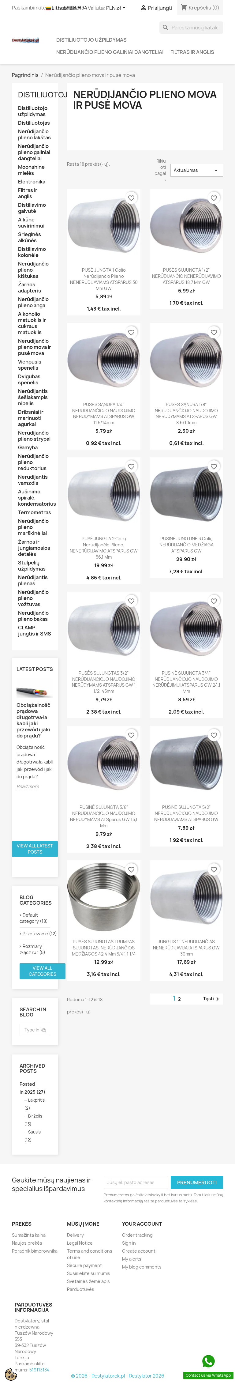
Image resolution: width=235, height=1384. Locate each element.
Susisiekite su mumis (88, 1273)
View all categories (42, 971)
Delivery (75, 1235)
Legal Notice (80, 1243)
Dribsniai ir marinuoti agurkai (30, 418)
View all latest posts (35, 849)
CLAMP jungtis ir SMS (34, 630)
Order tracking (137, 1235)
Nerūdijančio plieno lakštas (34, 134)
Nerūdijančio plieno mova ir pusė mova (34, 347)
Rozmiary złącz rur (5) (32, 949)
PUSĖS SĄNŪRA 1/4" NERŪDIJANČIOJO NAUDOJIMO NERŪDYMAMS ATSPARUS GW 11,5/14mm (103, 413)
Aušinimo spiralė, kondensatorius (35, 497)
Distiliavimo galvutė (32, 208)
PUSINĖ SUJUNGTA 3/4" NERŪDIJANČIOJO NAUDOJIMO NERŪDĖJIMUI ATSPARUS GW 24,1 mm (186, 682)
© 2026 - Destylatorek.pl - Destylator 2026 (117, 1376)
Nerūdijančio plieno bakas (33, 616)
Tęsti (212, 999)
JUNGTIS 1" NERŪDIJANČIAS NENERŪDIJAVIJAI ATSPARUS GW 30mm (186, 948)
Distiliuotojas (34, 123)
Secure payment (84, 1265)
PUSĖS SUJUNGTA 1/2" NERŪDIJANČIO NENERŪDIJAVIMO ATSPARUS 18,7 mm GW (186, 276)
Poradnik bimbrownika (35, 1251)
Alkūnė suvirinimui (31, 223)
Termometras (34, 512)
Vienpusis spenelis (29, 365)
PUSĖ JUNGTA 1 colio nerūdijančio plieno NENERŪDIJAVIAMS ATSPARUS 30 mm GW (104, 279)
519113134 (39, 1370)
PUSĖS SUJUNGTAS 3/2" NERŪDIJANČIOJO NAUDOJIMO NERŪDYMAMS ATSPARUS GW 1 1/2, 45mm (104, 682)
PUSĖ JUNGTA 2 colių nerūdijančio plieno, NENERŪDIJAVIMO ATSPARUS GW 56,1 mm (104, 548)
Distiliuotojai (46, 94)
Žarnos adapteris (29, 287)
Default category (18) (34, 918)
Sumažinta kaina (29, 1235)
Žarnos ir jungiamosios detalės (34, 548)
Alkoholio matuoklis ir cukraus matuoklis (32, 323)
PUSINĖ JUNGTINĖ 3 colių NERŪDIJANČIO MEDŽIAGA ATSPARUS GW (186, 545)
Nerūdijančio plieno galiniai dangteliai (109, 52)
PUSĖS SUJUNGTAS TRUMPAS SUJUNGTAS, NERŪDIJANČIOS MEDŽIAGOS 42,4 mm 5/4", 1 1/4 (104, 948)
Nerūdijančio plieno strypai (34, 436)
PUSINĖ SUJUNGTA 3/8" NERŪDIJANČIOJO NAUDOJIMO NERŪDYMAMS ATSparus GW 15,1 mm (103, 816)
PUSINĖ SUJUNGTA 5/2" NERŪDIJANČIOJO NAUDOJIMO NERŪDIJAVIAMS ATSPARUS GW (186, 813)
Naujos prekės (27, 1243)
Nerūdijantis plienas (33, 580)
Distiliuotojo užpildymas (91, 39)
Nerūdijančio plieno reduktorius (33, 462)
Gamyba (28, 447)
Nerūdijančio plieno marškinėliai (33, 527)
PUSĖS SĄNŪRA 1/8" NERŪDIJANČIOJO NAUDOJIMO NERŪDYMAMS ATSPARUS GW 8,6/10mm (186, 413)
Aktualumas (197, 170)
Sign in (129, 1243)
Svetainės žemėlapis (88, 1281)
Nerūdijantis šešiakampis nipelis (33, 397)
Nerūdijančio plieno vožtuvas (33, 598)
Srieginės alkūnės (29, 237)
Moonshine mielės (31, 170)
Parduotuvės (80, 1289)
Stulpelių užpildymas (32, 566)
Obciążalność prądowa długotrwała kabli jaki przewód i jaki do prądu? (33, 720)
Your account (142, 1223)
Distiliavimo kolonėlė (32, 252)
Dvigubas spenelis (29, 379)
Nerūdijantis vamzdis (33, 480)
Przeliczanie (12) (36, 934)
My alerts (131, 1259)
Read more (28, 786)
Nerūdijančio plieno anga (33, 302)
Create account (138, 1251)
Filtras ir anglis (192, 52)
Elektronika (31, 182)
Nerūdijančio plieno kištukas (33, 270)
